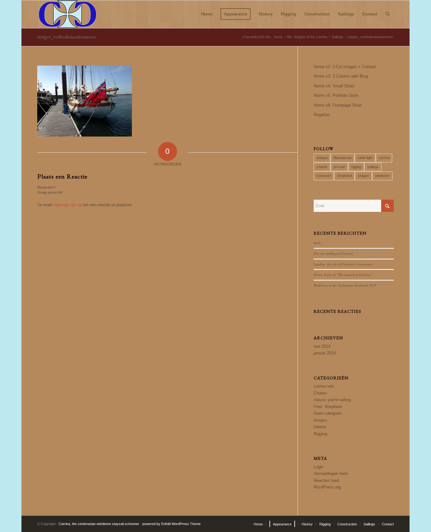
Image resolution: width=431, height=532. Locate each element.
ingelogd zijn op (67, 204)
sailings (373, 167)
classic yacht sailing (332, 399)
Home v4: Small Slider (334, 86)
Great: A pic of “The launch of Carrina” (343, 274)
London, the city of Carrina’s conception (343, 264)
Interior (320, 426)
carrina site (324, 386)
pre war (339, 167)
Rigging (320, 433)
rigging (356, 167)
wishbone (382, 176)
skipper (363, 176)
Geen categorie (327, 413)
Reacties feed (326, 480)
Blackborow (342, 158)
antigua (322, 158)
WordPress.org (327, 487)
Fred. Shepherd (328, 406)
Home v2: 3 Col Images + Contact (345, 66)
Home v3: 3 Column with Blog (341, 76)
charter (322, 167)
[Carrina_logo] (67, 14)
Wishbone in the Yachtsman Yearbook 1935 (345, 285)
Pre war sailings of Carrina (333, 253)
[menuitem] (206, 14)
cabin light (365, 158)
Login (318, 467)
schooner (323, 176)
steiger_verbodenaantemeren (66, 36)
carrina (384, 158)
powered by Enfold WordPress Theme (171, 524)
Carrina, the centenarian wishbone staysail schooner (99, 524)
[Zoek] (387, 14)
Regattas (322, 114)
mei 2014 (322, 346)
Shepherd (344, 176)
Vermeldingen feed (330, 473)
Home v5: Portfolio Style (336, 95)
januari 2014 (325, 353)
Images (320, 420)
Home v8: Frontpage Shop (338, 105)
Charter (320, 393)
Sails (317, 242)
